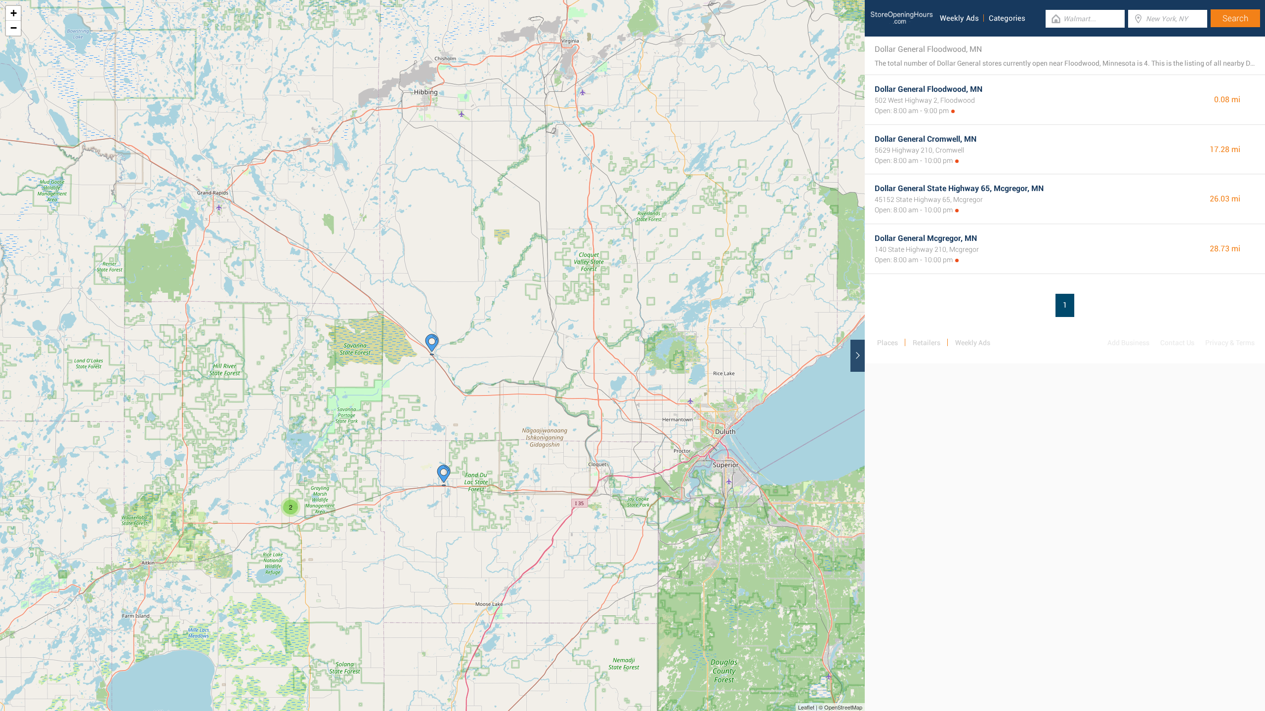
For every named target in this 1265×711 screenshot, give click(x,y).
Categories (1007, 18)
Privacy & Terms (1230, 343)
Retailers (926, 343)
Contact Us (1177, 343)
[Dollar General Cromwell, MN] (444, 475)
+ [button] (13, 13)
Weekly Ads (959, 18)
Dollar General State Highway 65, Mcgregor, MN (959, 188)
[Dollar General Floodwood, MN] (432, 344)
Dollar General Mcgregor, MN (926, 238)
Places (887, 343)
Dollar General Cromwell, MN (925, 139)
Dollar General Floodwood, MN (928, 89)
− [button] (13, 28)
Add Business (1128, 343)
